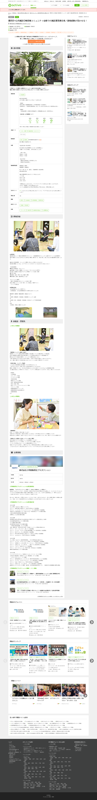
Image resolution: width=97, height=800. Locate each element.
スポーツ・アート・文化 (29, 786)
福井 (36, 767)
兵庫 (41, 771)
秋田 (41, 759)
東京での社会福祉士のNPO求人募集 (35, 733)
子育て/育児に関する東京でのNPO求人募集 (20, 731)
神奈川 (25, 764)
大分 (40, 776)
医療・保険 (26, 787)
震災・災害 (37, 782)
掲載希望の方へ (85, 1)
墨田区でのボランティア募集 (62, 721)
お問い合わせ (12, 754)
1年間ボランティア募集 (68, 727)
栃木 (29, 763)
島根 (33, 774)
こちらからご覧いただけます (42, 44)
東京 (21, 139)
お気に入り (52, 1)
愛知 (33, 768)
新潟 (25, 767)
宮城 (37, 759)
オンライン (26, 756)
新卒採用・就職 (52, 748)
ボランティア (26, 5)
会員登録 (64, 1)
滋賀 (30, 771)
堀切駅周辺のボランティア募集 (74, 723)
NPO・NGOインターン (41, 748)
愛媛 (58, 772)
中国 (25, 772)
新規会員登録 (12, 761)
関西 (25, 770)
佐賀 (29, 776)
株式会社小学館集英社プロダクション (20, 23)
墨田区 (25, 139)
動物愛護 (32, 787)
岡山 (36, 774)
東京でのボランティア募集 (47, 721)
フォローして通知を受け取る (36, 41)
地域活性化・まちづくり (29, 783)
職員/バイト (33, 5)
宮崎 (44, 776)
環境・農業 (38, 783)
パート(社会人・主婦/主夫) (64, 749)
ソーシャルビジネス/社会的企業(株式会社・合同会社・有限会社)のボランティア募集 (29, 727)
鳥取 (29, 774)
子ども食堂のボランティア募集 (32, 721)
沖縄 (30, 778)
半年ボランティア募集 (55, 727)
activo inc (46, 796)
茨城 (25, 763)
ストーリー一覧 (12, 750)
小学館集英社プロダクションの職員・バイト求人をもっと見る (50, 596)
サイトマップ (12, 748)
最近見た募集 (58, 1)
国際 (25, 782)
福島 (25, 760)
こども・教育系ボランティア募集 (18, 723)
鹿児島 (25, 778)
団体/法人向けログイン (80, 744)
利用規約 (11, 757)
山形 (45, 759)
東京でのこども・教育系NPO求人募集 (48, 729)
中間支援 (38, 786)
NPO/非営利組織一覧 (14, 749)
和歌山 (25, 771)
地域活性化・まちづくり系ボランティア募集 (38, 723)
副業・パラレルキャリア (54, 750)
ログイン (11, 762)
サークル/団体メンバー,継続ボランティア (33, 750)
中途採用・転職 (61, 748)
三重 (36, 768)
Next (91, 622)
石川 (33, 767)
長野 (44, 767)
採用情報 (48, 795)
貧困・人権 (26, 785)
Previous (5, 622)
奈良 (45, 771)
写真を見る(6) (57, 83)
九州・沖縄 (26, 775)
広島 (40, 774)
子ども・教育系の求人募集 (16, 721)
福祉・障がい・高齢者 (35, 785)
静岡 (29, 768)
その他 (43, 786)
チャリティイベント (28, 752)
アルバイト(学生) (53, 749)
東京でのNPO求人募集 (33, 729)
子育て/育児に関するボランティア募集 (56, 725)
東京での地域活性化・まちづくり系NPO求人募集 (70, 729)
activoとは (46, 1)
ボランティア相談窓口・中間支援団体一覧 (14, 753)
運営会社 (11, 756)
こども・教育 (30, 782)
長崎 (33, 776)
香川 (55, 772)
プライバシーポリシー (14, 758)
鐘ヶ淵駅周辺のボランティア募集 (57, 723)
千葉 (40, 763)
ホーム (9, 13)
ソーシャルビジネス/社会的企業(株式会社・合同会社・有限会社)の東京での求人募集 (51, 731)
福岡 (25, 776)
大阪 (37, 771)
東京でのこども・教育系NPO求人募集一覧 (39, 13)
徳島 (51, 772)
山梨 (40, 767)
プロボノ (36, 752)
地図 (40, 139)
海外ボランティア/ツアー (29, 749)
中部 (25, 765)
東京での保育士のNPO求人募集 (18, 733)
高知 (62, 772)
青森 (30, 759)
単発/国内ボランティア (29, 748)
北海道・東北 (27, 757)
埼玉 (36, 763)
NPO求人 (14, 13)
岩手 (34, 759)
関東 (25, 761)
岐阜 (25, 768)
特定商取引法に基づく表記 (15, 760)
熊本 (36, 776)
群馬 (33, 763)
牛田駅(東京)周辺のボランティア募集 (37, 725)
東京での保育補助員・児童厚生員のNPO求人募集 (56, 733)
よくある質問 (12, 746)
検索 (77, 5)
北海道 (25, 759)
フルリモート (52, 755)
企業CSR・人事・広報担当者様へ (74, 1)
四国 (50, 771)
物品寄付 (42, 752)
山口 (25, 774)
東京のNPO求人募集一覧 (23, 13)
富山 (29, 767)
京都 (34, 771)
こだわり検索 (84, 5)
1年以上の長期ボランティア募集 (18, 729)
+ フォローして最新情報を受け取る (28, 467)
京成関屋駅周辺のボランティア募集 (18, 725)
